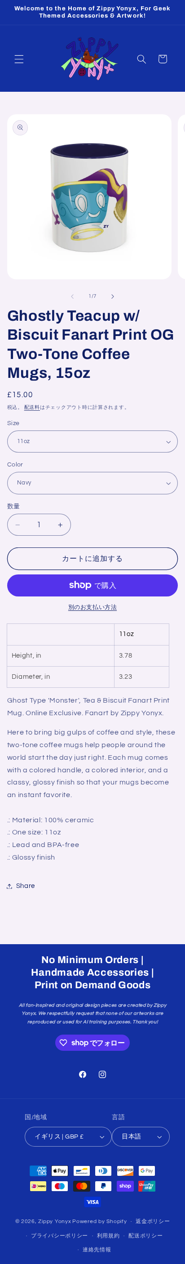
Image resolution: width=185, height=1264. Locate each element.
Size (13, 423)
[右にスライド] (113, 296)
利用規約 (108, 1235)
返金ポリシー (153, 1221)
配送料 (32, 407)
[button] (19, 59)
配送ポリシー (145, 1235)
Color (15, 465)
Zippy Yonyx (54, 1221)
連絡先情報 (97, 1249)
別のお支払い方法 (92, 607)
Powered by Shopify (99, 1221)
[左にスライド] (72, 296)
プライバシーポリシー (59, 1235)
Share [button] (25, 886)
